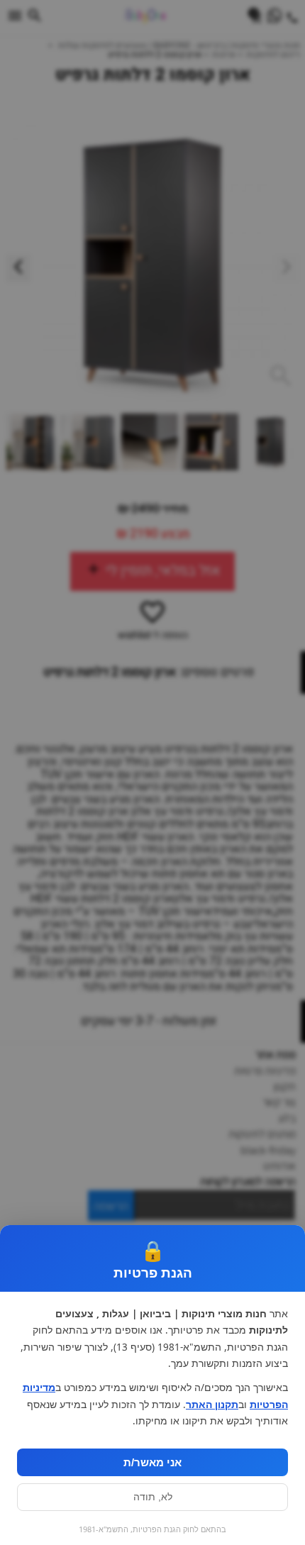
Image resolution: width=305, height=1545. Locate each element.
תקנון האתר (212, 1404)
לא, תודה (152, 1497)
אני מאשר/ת (152, 1462)
